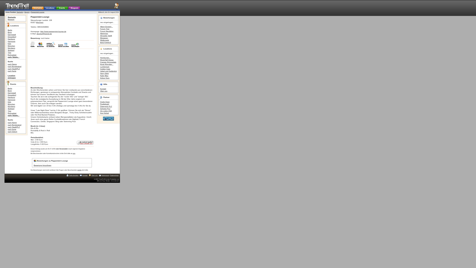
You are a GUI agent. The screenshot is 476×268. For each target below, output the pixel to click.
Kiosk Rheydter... (106, 64)
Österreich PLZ (106, 106)
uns (74, 153)
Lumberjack (104, 67)
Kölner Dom (104, 78)
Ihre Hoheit (104, 113)
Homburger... (105, 58)
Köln (9, 44)
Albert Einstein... (106, 27)
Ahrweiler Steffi (106, 36)
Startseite (20, 12)
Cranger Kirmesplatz (108, 62)
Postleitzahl (104, 104)
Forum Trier (104, 29)
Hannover (11, 41)
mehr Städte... (13, 57)
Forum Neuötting (106, 31)
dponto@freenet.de (44, 34)
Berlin (10, 30)
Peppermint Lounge (37, 12)
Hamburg (11, 39)
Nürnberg (11, 48)
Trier (9, 53)
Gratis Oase (105, 102)
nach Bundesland (14, 66)
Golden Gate (105, 69)
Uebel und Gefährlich (108, 71)
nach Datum (12, 132)
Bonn (10, 32)
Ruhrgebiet (12, 55)
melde (79, 170)
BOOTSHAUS (105, 43)
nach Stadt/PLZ (14, 69)
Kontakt (103, 89)
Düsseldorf (12, 37)
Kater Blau (104, 76)
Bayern (27, 12)
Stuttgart (11, 50)
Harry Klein (104, 73)
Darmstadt (12, 35)
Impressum (105, 175)
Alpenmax (104, 33)
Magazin (11, 19)
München (11, 46)
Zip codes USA (106, 111)
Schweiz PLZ (105, 109)
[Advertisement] (62, 67)
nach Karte (12, 71)
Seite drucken (73, 175)
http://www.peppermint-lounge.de (53, 32)
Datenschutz (114, 175)
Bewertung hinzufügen (42, 165)
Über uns (103, 91)
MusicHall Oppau (107, 60)
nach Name (12, 64)
